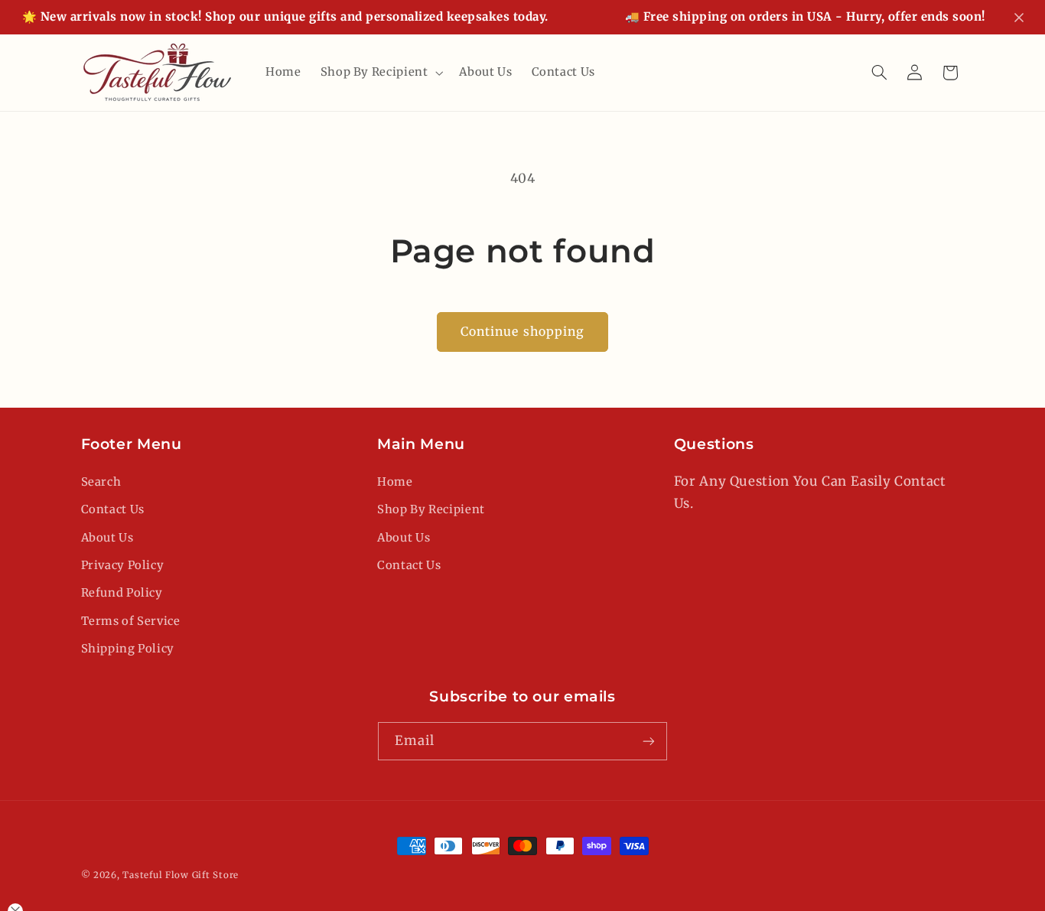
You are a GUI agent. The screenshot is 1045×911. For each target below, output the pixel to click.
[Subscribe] (648, 741)
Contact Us (113, 509)
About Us (107, 538)
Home (395, 482)
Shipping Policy (127, 649)
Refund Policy (122, 593)
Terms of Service (131, 621)
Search (101, 482)
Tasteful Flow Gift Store (180, 875)
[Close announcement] (1019, 17)
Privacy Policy (122, 565)
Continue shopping (522, 331)
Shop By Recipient (431, 509)
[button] (380, 72)
